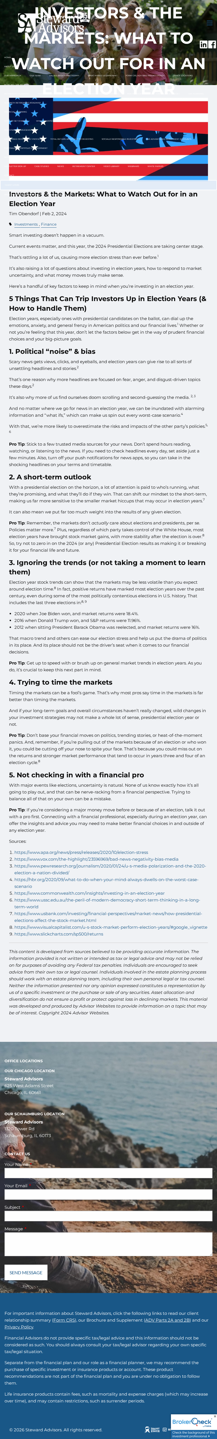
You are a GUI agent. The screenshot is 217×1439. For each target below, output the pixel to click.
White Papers (155, 166)
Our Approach (12, 75)
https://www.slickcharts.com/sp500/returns (58, 934)
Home (7, 57)
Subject (34, 1207)
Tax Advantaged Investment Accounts (168, 139)
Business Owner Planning (103, 93)
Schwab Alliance (56, 194)
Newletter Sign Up (15, 166)
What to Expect (45, 121)
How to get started (16, 121)
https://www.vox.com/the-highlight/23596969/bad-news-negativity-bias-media (96, 859)
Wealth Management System (21, 194)
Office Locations (183, 75)
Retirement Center (83, 166)
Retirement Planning (16, 93)
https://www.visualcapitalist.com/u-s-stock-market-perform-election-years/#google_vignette (110, 927)
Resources (10, 157)
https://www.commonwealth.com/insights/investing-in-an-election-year (89, 893)
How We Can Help (14, 84)
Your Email (38, 1185)
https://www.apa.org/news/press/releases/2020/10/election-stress (81, 852)
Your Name (38, 1164)
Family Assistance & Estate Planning (59, 93)
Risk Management (137, 93)
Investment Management (19, 130)
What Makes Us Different (102, 75)
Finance (49, 224)
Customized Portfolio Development (25, 148)
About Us (9, 66)
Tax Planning (196, 93)
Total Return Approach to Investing (71, 139)
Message (36, 1228)
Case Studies (41, 166)
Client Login (12, 185)
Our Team (35, 75)
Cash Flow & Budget (168, 93)
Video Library (111, 166)
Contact (9, 175)
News (60, 166)
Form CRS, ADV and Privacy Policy (145, 75)
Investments (26, 224)
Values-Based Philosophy (64, 75)
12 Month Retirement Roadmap (22, 102)
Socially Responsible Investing (120, 139)
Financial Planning (15, 112)
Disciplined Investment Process (23, 139)
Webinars (133, 166)
